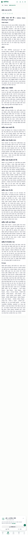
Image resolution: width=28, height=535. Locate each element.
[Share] (12, 13)
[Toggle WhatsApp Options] (25, 525)
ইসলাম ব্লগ (6, 5)
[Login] (23, 2)
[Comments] (10, 13)
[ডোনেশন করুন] (17, 2)
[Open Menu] (25, 2)
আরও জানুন (13, 523)
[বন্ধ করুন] (23, 518)
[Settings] (20, 2)
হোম (2, 5)
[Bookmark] (8, 13)
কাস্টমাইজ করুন (13, 527)
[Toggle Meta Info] (3, 13)
